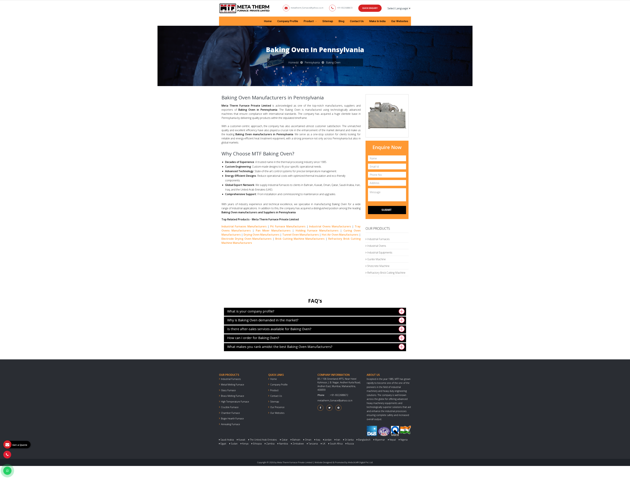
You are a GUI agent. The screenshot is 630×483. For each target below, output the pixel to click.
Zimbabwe (298, 443)
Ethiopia (257, 443)
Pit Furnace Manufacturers (287, 226)
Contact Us (357, 21)
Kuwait (241, 439)
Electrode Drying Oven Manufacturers (246, 239)
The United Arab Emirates (263, 439)
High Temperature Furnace (235, 401)
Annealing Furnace (230, 424)
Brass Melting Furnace (232, 395)
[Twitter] (329, 407)
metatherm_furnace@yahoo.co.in (307, 7)
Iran (338, 439)
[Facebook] (320, 407)
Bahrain (296, 439)
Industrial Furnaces (378, 239)
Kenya (245, 443)
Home (268, 21)
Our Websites (399, 21)
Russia (350, 443)
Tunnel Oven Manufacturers (300, 234)
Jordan (328, 439)
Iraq (317, 439)
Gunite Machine (376, 259)
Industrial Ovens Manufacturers (330, 226)
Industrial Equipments (379, 252)
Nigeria (404, 439)
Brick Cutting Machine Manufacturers (300, 239)
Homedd (293, 62)
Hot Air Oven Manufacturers (340, 234)
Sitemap (327, 21)
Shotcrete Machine (378, 266)
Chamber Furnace (230, 412)
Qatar (284, 439)
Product (309, 21)
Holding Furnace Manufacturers (317, 230)
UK (323, 443)
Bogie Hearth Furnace (232, 418)
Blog (341, 21)
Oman (307, 439)
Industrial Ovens (376, 246)
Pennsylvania (312, 62)
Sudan (234, 443)
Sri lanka (349, 439)
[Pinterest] (338, 407)
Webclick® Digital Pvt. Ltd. (360, 462)
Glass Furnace (228, 390)
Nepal (392, 439)
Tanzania (313, 443)
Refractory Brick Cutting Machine (386, 272)
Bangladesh (363, 439)
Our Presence (277, 407)
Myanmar (379, 439)
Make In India (377, 21)
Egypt (223, 443)
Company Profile (287, 21)
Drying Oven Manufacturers (262, 234)
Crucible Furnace (230, 407)
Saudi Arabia (227, 439)
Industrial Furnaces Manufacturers (244, 226)
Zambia (270, 443)
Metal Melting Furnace (232, 384)
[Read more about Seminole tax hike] (7, 471)
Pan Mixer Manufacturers (273, 230)
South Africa (336, 443)
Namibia (283, 443)
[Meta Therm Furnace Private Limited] (245, 8)
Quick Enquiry (370, 8)
